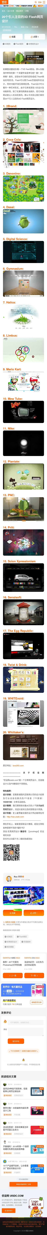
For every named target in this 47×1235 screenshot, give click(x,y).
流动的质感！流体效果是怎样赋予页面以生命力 (15, 1128)
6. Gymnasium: (13, 268)
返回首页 (9, 1211)
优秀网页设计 (33, 44)
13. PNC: (9, 495)
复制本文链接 (10, 922)
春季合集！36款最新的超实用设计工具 (15, 1109)
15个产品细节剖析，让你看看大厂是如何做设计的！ (15, 1167)
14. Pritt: (8, 527)
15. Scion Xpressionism (19, 561)
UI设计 (40, 1166)
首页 (4, 11)
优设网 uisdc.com (13, 1195)
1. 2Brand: (10, 106)
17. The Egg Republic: (18, 631)
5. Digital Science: (15, 239)
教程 (41, 1089)
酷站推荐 (20, 11)
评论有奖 (35, 27)
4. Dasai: (9, 207)
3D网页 (7, 44)
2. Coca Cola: (12, 139)
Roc (15, 27)
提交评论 (16, 1041)
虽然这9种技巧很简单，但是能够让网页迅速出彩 (15, 1090)
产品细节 (17, 1172)
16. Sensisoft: (12, 597)
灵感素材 (26, 941)
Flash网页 (19, 44)
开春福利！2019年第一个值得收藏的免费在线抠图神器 (16, 1147)
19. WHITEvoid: (13, 698)
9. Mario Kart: (12, 369)
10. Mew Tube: (13, 399)
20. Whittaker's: (13, 732)
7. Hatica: (9, 302)
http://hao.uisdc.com (15, 816)
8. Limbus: (10, 335)
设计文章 (11, 11)
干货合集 (17, 1115)
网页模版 (10, 947)
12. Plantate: (11, 461)
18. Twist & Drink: (15, 665)
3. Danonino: (12, 173)
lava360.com (18, 765)
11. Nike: (9, 428)
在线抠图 (17, 1153)
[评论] (26, 1032)
